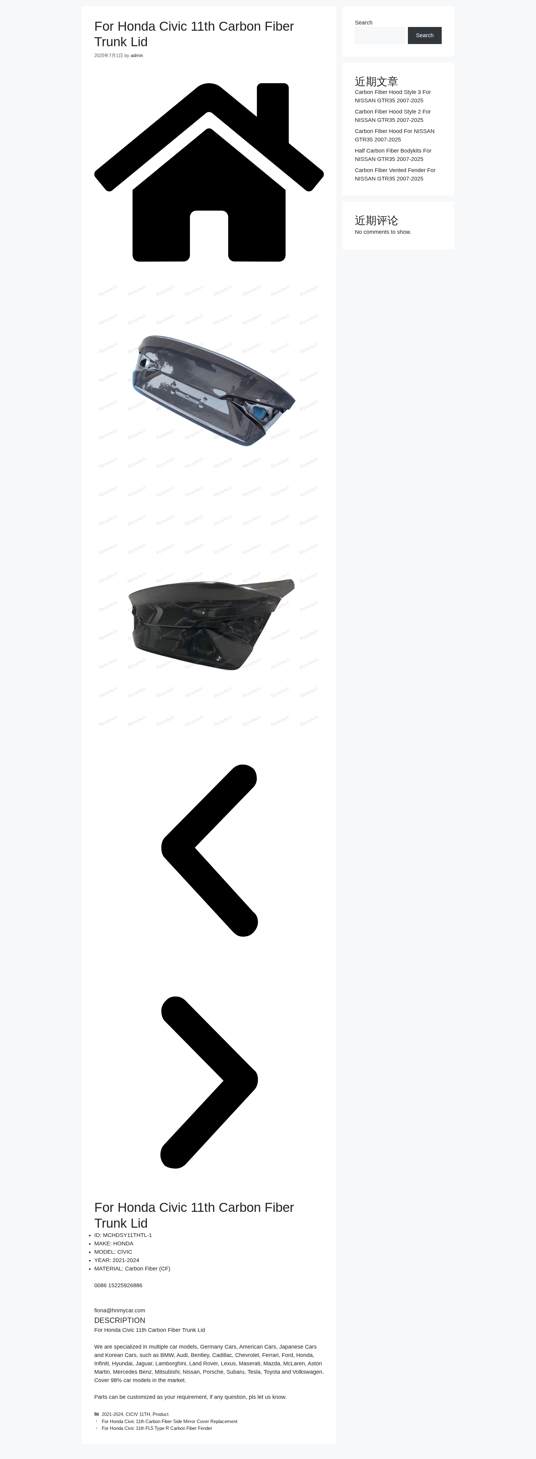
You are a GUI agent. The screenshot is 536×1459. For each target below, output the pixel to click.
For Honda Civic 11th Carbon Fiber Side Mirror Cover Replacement (169, 1421)
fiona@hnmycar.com (119, 1310)
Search (364, 23)
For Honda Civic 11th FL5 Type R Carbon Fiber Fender (157, 1428)
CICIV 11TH (138, 1414)
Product (160, 1414)
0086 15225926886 (118, 1285)
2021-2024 (112, 1414)
